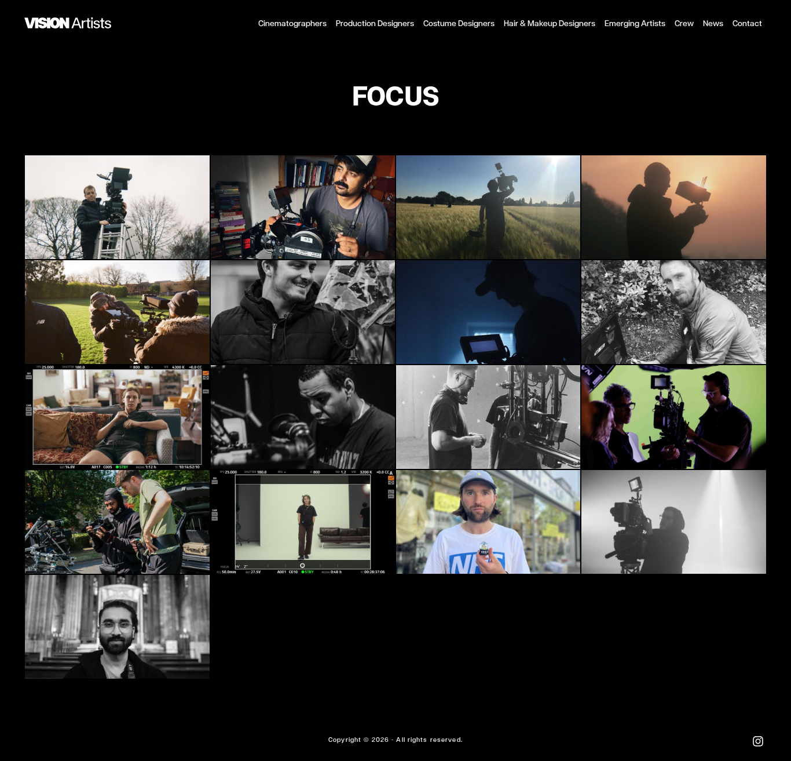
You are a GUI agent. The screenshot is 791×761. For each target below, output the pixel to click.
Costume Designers (459, 23)
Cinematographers (292, 23)
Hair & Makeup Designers (549, 23)
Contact (747, 23)
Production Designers (375, 23)
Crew (684, 23)
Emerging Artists (635, 23)
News (713, 23)
